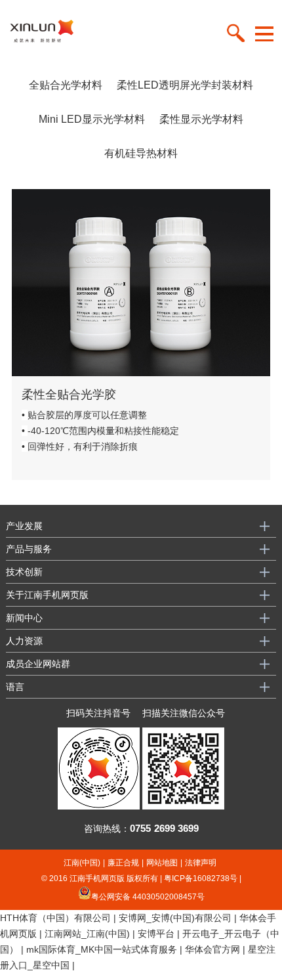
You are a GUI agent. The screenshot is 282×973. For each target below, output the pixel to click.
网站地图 (162, 862)
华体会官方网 (212, 949)
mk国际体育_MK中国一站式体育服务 (101, 949)
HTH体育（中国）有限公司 (55, 918)
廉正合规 (123, 862)
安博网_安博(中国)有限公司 (175, 918)
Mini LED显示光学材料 (92, 119)
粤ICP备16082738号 (200, 878)
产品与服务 (29, 549)
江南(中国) (82, 862)
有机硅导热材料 (141, 153)
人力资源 (24, 641)
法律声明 (200, 862)
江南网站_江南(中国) (87, 933)
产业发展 (24, 526)
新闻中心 (24, 618)
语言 (15, 686)
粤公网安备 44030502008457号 (148, 895)
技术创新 (24, 572)
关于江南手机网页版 (47, 595)
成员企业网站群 (38, 664)
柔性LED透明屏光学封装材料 (185, 85)
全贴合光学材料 (65, 85)
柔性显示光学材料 (201, 119)
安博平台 (156, 933)
